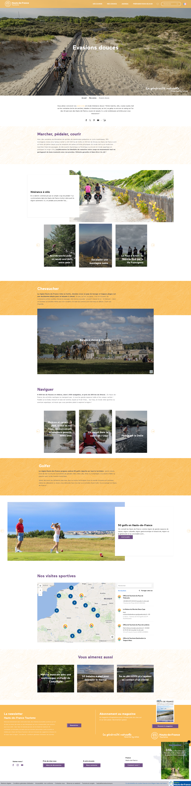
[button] (171, 3)
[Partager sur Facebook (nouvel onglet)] (86, 120)
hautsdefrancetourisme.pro (104, 783)
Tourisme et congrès (88, 783)
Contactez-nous (60, 783)
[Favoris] (157, 4)
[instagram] (17, 765)
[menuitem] (15, 4)
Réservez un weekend (73, 783)
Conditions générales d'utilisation (23, 783)
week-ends (81, 106)
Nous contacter (91, 765)
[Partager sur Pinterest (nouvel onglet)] (94, 120)
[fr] (185, 4)
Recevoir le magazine (165, 726)
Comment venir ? (133, 765)
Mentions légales (6, 783)
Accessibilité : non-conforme (44, 783)
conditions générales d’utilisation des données (40, 734)
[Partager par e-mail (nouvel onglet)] (98, 120)
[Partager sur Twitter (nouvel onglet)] (90, 120)
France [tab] (128, 758)
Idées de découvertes (53, 765)
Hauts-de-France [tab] (131, 760)
